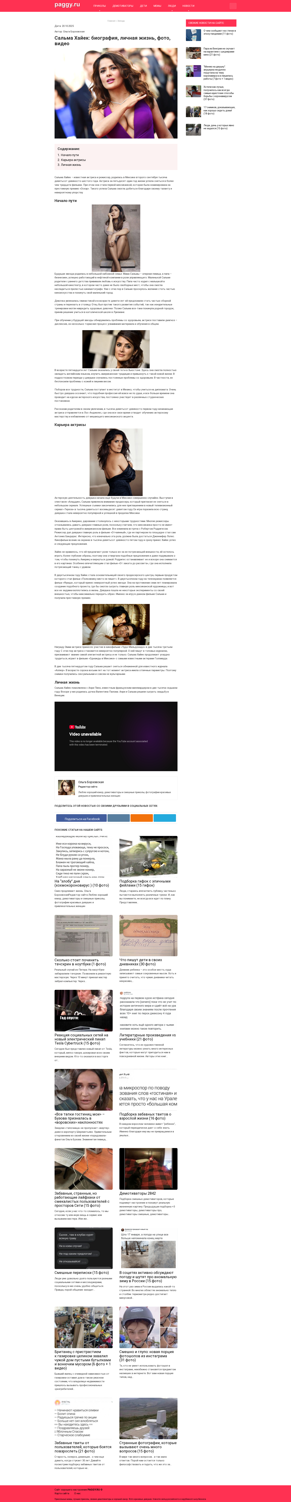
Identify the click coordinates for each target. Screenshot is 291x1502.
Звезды (121, 21)
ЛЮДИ (172, 5)
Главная (111, 21)
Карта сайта (62, 1493)
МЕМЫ (157, 5)
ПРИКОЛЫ (99, 5)
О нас (77, 1493)
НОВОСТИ (188, 5)
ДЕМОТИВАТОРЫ (122, 5)
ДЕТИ (143, 5)
